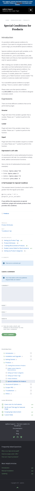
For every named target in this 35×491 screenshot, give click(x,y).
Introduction (9, 353)
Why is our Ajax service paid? (10, 451)
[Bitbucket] (21, 437)
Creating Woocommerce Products (14, 246)
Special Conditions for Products (17, 381)
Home (7, 20)
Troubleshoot (10, 390)
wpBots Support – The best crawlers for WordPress (17, 425)
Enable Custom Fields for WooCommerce (16, 248)
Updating (4, 473)
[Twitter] (14, 437)
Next (3, 229)
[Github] (17, 437)
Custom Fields (8, 415)
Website (4, 318)
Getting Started (10, 359)
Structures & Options (12, 384)
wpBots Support (7, 9)
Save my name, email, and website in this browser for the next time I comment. (13, 327)
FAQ (17, 431)
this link (19, 3)
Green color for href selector (13, 404)
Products (26, 20)
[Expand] (31, 353)
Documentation (17, 428)
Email (4, 312)
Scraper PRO (9, 387)
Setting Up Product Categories (13, 251)
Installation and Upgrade (13, 356)
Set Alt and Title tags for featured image (14, 408)
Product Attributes (7, 225)
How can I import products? (10, 457)
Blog (17, 434)
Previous (4, 223)
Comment (5, 285)
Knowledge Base (16, 20)
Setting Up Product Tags (11, 240)
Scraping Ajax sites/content (12, 412)
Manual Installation (8, 471)
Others (8, 394)
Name (4, 305)
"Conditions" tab (7, 231)
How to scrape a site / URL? (10, 454)
